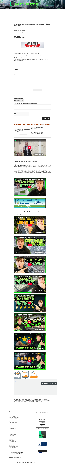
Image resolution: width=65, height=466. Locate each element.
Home (10, 11)
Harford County (17, 454)
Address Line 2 (16, 87)
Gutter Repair (42, 422)
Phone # (16, 69)
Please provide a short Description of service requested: (25, 103)
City (14, 91)
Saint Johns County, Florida (14, 457)
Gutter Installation (42, 421)
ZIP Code (15, 95)
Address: (16, 79)
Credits (35, 462)
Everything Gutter (26, 4)
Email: (15, 74)
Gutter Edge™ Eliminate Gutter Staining (42, 428)
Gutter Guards (42, 424)
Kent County (11, 454)
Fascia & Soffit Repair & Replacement (42, 427)
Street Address (16, 83)
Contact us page (39, 401)
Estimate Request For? (18, 98)
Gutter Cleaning (42, 425)
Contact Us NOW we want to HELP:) (47, 11)
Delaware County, (12, 453)
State (34, 91)
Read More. (45, 173)
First (14, 66)
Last (33, 66)
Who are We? (24, 11)
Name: (15, 62)
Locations (36, 11)
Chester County (20, 452)
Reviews (30, 11)
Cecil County (19, 453)
